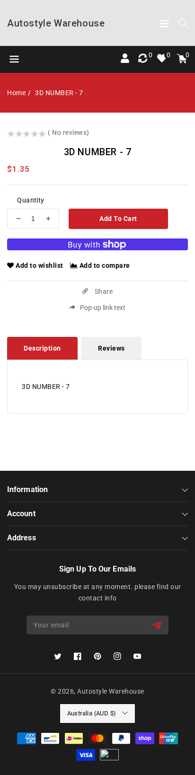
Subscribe (157, 625)
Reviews (111, 348)
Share (103, 291)
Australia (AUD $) (91, 713)
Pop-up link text (102, 307)
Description (42, 348)
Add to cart (118, 218)
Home (16, 93)
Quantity (30, 200)
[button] (164, 25)
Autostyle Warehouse (110, 691)
